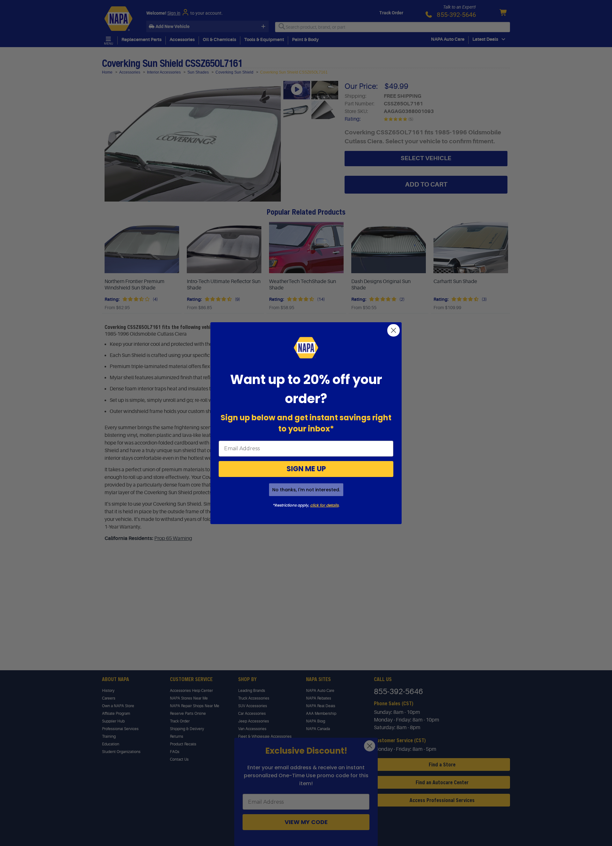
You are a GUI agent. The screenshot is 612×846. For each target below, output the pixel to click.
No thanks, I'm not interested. (306, 490)
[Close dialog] (393, 330)
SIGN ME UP (306, 469)
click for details (324, 505)
